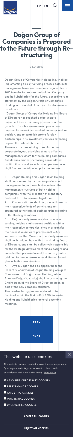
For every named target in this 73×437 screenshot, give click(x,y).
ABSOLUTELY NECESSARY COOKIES (28, 380)
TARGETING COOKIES (20, 393)
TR (39, 6)
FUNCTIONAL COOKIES (21, 399)
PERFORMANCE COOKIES (22, 386)
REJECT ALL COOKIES (36, 428)
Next (36, 336)
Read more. (50, 372)
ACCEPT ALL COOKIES (36, 416)
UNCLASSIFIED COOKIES (21, 405)
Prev (36, 322)
